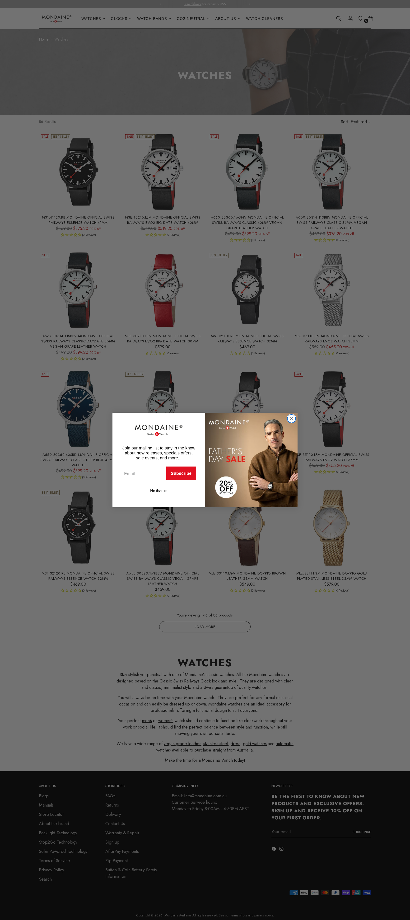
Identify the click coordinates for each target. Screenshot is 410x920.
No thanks (158, 491)
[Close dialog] (291, 419)
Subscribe (181, 473)
